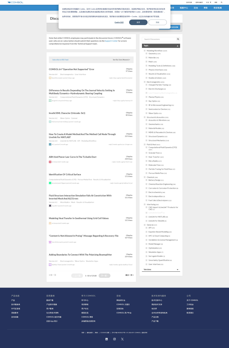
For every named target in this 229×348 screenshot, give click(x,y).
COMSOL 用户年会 (124, 312)
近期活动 (120, 308)
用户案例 (49, 308)
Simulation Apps (92, 261)
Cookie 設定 (119, 22)
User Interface (80, 74)
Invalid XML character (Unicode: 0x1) (67, 113)
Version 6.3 (53, 97)
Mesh (73, 202)
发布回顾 (14, 317)
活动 (196, 7)
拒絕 (157, 22)
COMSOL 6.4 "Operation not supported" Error (71, 69)
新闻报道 (190, 308)
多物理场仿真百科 (88, 321)
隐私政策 (90, 332)
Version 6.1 (53, 202)
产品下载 (155, 321)
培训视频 (218, 7)
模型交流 (84, 312)
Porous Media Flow (85, 179)
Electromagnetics (67, 74)
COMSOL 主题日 (123, 304)
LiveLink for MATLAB (68, 141)
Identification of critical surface (65, 174)
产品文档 (155, 317)
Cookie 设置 (104, 332)
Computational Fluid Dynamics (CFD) (74, 97)
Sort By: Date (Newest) (121, 60)
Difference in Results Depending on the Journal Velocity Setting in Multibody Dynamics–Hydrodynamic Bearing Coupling (82, 92)
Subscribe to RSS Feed (60, 60)
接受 (138, 22)
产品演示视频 (51, 304)
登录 (216, 2)
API (78, 141)
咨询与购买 (199, 2)
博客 (206, 7)
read (98, 69)
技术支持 (189, 2)
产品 (13, 300)
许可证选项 (15, 308)
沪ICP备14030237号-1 (119, 332)
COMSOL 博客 (87, 317)
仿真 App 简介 (52, 321)
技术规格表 (15, 304)
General (74, 118)
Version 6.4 (53, 74)
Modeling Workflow (88, 141)
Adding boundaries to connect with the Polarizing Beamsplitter (80, 254)
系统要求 (14, 312)
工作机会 (190, 304)
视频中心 (184, 7)
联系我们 (190, 312)
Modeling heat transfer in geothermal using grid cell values (79, 218)
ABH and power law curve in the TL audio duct (72, 156)
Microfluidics (65, 202)
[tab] (161, 46)
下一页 (104, 275)
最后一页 (129, 275)
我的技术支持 (157, 304)
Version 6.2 (53, 118)
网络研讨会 (121, 300)
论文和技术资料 (52, 312)
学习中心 (84, 300)
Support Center (111, 41)
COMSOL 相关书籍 (53, 317)
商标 (96, 332)
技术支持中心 (157, 300)
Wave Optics (65, 118)
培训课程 (84, 304)
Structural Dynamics (96, 97)
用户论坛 (84, 308)
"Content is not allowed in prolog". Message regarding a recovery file (83, 235)
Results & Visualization (102, 179)
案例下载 (49, 300)
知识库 (154, 308)
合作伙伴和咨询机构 (159, 312)
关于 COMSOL (192, 300)
